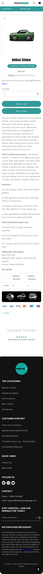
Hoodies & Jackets (10, 393)
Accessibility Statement (12, 447)
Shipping (11, 75)
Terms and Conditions (11, 425)
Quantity (6, 89)
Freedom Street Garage (20, 564)
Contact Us (7, 463)
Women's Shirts (9, 388)
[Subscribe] (38, 518)
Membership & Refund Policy (15, 430)
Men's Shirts (7, 404)
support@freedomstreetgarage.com (22, 501)
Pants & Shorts (8, 399)
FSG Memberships (10, 436)
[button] (34, 3)
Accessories (7, 409)
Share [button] (6, 313)
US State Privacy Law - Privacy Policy (18, 441)
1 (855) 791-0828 (15, 496)
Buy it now (21, 111)
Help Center (7, 468)
